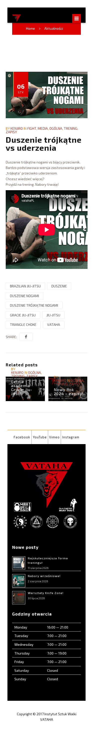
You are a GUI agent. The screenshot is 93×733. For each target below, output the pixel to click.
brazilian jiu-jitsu (25, 286)
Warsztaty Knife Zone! (45, 593)
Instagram (70, 437)
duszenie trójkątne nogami (34, 305)
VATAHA (53, 324)
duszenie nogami (24, 296)
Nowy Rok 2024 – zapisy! (69, 391)
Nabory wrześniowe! (44, 576)
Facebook (22, 437)
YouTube (40, 437)
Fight (31, 128)
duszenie (59, 286)
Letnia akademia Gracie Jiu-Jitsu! (21, 387)
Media (43, 128)
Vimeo (54, 437)
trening (70, 128)
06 (21, 88)
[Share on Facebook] (26, 336)
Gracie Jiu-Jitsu (23, 315)
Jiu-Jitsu (53, 315)
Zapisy (11, 132)
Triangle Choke (23, 324)
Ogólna (55, 128)
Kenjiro (16, 128)
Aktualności (53, 28)
